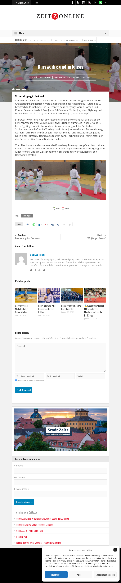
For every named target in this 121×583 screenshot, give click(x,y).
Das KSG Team (37, 254)
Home (18, 89)
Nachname (19, 477)
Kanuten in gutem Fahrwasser (27, 237)
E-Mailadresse (21, 488)
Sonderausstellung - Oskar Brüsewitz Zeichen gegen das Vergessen (42, 518)
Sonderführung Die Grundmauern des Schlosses (34, 524)
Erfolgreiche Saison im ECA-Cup (49, 40)
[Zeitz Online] (60, 16)
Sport (83, 77)
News (78, 77)
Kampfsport (27, 215)
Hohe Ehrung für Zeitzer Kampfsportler (71, 307)
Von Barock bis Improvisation (79, 40)
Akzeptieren (56, 574)
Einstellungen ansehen (105, 574)
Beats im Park (21, 536)
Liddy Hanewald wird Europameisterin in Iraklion (46, 309)
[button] (115, 549)
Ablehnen (81, 574)
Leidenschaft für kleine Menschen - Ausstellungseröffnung (38, 542)
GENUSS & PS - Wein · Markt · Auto (29, 530)
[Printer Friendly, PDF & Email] (60, 208)
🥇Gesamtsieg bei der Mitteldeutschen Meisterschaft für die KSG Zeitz (94, 310)
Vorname (18, 465)
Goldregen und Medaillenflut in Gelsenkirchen (21, 309)
